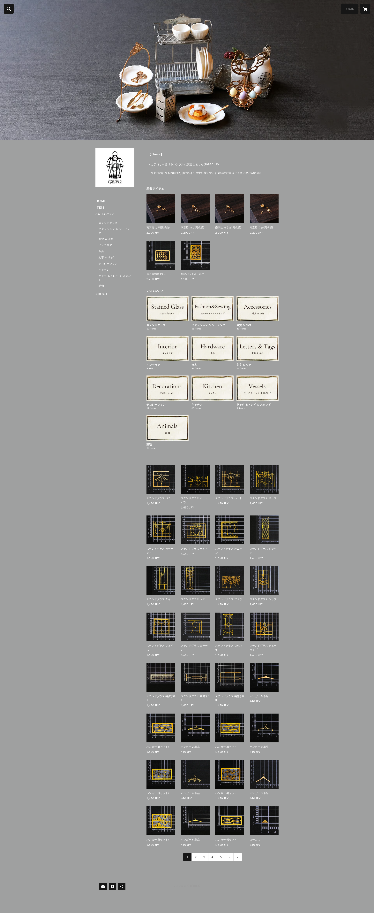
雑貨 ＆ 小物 (106, 238)
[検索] (9, 9)
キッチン (104, 269)
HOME (100, 201)
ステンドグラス (108, 222)
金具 (101, 251)
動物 (101, 285)
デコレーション (108, 263)
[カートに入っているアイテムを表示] (365, 9)
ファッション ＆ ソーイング (114, 230)
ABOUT (101, 294)
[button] (349, 9)
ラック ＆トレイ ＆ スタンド (115, 277)
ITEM (99, 207)
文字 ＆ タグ (106, 257)
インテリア (105, 245)
